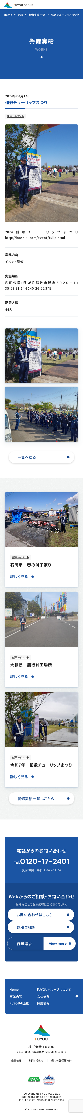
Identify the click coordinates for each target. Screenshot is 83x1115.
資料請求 (24, 943)
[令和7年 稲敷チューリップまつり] (41, 719)
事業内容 (16, 996)
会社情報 (43, 996)
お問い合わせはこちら (35, 914)
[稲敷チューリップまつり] (41, 173)
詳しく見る (19, 576)
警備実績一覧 (36, 15)
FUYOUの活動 (19, 1003)
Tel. (41, 861)
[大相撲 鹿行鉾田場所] (41, 619)
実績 (20, 15)
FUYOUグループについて (54, 989)
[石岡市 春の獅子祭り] (41, 519)
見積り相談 (26, 927)
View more (58, 943)
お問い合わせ (36, 1060)
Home (8, 15)
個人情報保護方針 (61, 1060)
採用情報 (43, 1003)
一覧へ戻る (27, 457)
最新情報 (16, 1060)
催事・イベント (15, 116)
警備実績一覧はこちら (36, 798)
